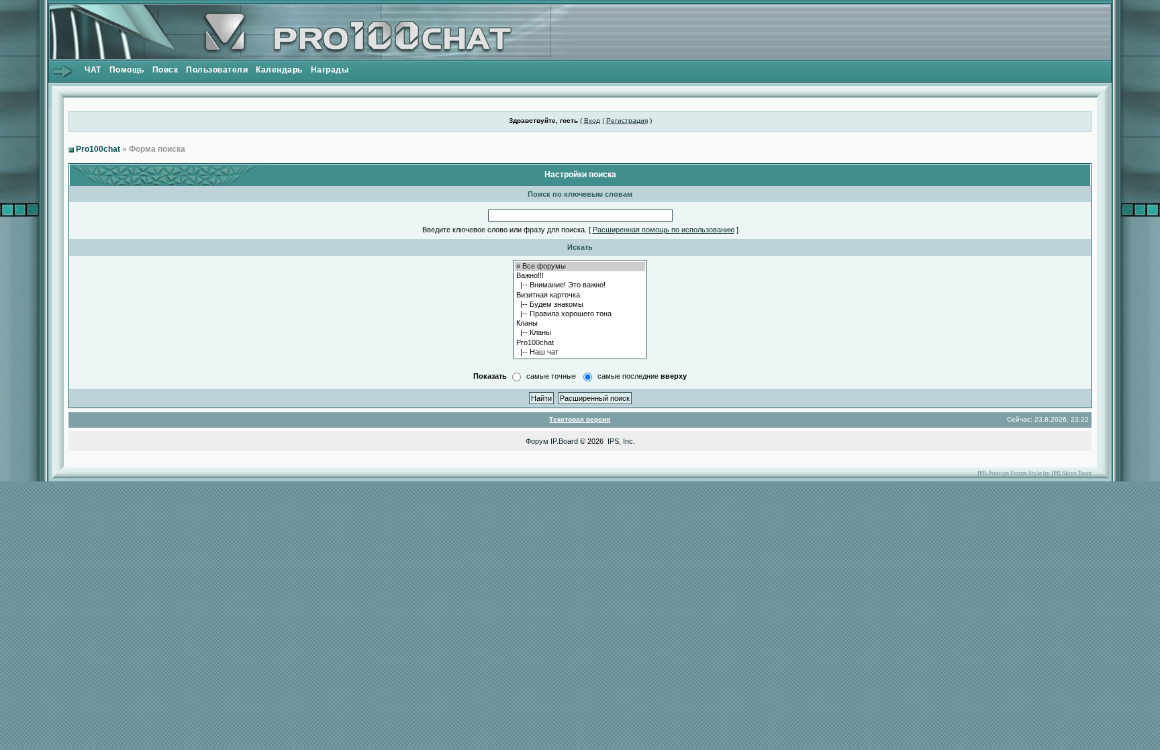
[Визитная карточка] (580, 295)
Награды (330, 70)
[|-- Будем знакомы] (580, 305)
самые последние (642, 376)
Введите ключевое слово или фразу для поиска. (504, 230)
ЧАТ (93, 70)
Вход (592, 120)
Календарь (279, 70)
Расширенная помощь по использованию (663, 230)
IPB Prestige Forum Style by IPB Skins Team (1034, 473)
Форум (537, 441)
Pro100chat (98, 149)
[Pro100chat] (580, 343)
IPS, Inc (620, 441)
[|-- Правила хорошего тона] (580, 314)
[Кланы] (580, 323)
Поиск (165, 70)
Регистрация (627, 120)
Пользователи (217, 70)
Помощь (126, 70)
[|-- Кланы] (580, 333)
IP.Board (564, 441)
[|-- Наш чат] (580, 352)
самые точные (551, 376)
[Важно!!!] (580, 276)
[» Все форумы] (580, 266)
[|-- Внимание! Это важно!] (580, 285)
